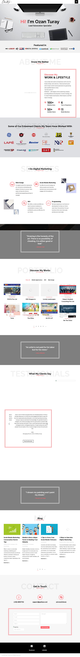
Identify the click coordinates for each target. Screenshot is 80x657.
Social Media (6, 546)
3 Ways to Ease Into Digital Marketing (66, 538)
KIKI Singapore (31, 299)
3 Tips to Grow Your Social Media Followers (48, 538)
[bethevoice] (67, 311)
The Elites (30, 318)
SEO (45, 280)
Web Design (51, 280)
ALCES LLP (49, 318)
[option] (28, 425)
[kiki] (30, 290)
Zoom (10, 297)
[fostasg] (12, 290)
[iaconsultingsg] (67, 290)
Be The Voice (67, 320)
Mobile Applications (37, 280)
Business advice (63, 542)
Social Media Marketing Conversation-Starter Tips (12, 539)
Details (13, 297)
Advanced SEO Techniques (9, 544)
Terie (12, 318)
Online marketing (70, 542)
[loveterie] (12, 309)
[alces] (49, 309)
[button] (9, 424)
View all (28, 280)
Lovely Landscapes (49, 299)
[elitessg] (30, 309)
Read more (6, 563)
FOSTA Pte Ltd (12, 299)
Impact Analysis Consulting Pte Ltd (68, 300)
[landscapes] (49, 290)
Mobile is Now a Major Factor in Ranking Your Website (30, 539)
